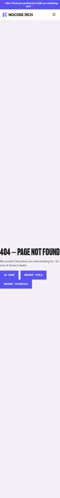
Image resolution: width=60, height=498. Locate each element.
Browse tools (33, 274)
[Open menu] (54, 15)
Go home (9, 274)
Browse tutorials (16, 283)
